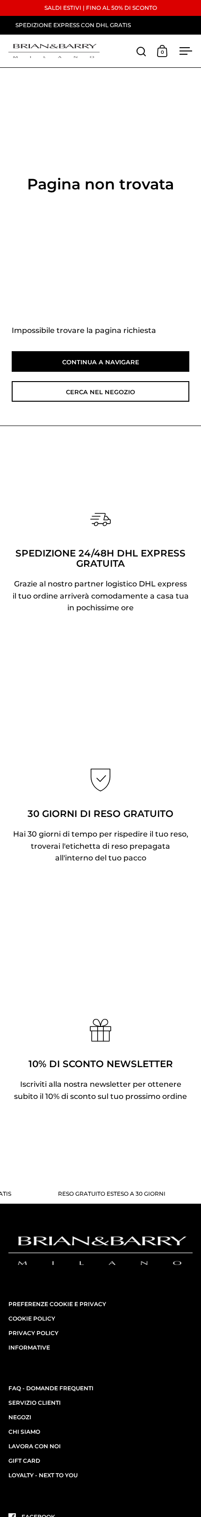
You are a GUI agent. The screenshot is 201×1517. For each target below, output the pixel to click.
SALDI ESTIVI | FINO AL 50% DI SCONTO (100, 8)
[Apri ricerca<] (141, 51)
